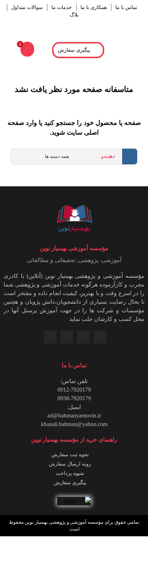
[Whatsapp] (83, 337)
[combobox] (88, 156)
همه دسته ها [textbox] (57, 156)
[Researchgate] (50, 337)
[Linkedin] (99, 337)
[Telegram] (66, 337)
